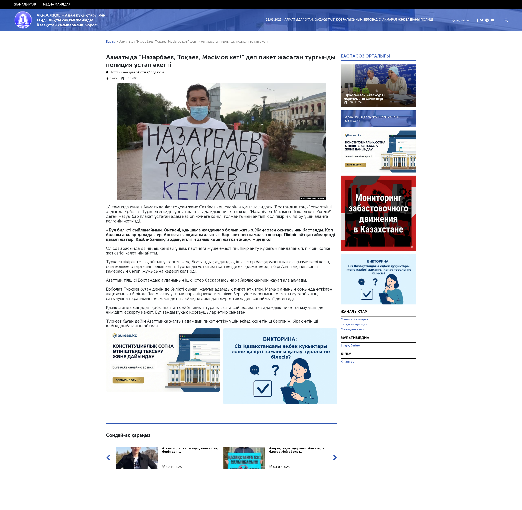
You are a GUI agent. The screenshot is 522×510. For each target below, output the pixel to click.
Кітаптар (347, 361)
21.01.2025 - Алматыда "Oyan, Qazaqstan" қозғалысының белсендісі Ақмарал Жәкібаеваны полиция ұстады (334, 19)
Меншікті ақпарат (354, 319)
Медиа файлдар (56, 4)
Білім (346, 354)
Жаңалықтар (354, 311)
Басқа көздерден (354, 324)
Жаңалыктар (25, 4)
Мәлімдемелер (352, 329)
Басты (111, 41)
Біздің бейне (350, 345)
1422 (114, 78)
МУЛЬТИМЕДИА (355, 337)
